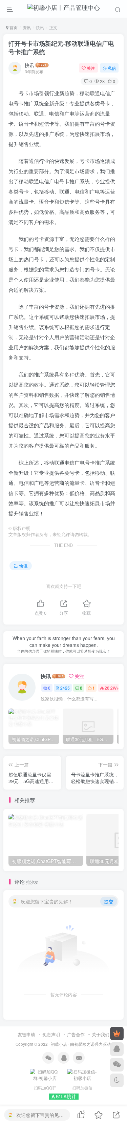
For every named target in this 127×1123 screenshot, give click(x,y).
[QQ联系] (117, 1049)
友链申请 (26, 1034)
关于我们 (100, 1034)
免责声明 (51, 1034)
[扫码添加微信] (117, 1064)
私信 (112, 68)
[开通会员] (117, 1033)
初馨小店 (59, 1044)
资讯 (27, 27)
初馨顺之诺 (84, 1044)
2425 (65, 688)
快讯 (40, 27)
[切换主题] (117, 1080)
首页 (13, 27)
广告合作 (76, 1034)
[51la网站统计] (64, 1096)
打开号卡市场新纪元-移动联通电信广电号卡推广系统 (61, 47)
